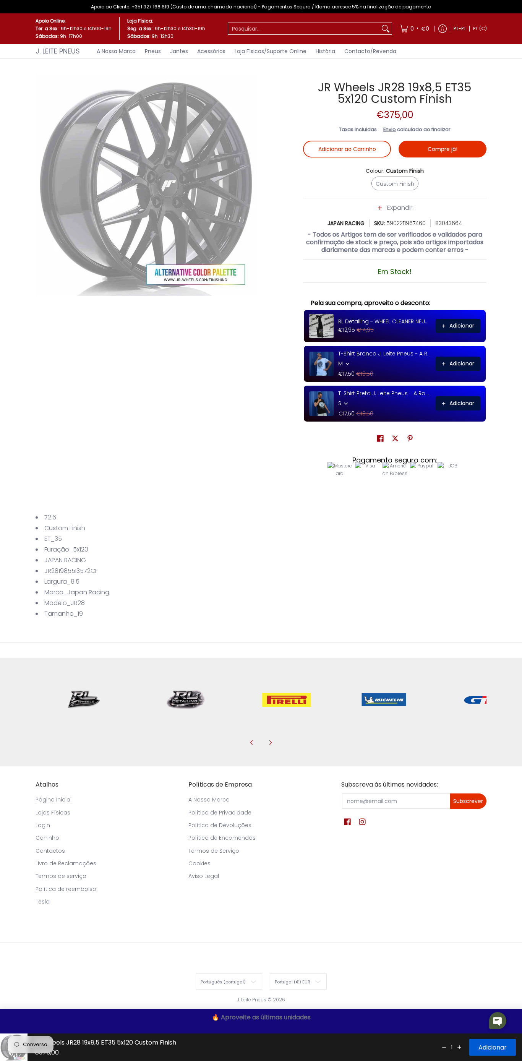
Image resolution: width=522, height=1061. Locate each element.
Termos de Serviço (213, 851)
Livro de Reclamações (66, 863)
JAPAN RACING (346, 223)
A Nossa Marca (209, 799)
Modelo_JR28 (64, 603)
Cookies (199, 863)
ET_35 (53, 538)
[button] (394, 211)
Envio (389, 129)
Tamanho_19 (63, 613)
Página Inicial (53, 799)
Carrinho (47, 838)
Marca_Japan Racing (76, 592)
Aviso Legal (203, 876)
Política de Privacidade (219, 812)
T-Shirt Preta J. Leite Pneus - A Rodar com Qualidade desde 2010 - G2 (384, 393)
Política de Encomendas (222, 838)
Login (43, 825)
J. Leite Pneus (58, 51)
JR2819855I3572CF (71, 570)
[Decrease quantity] (444, 1047)
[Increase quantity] (459, 1047)
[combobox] (303, 28)
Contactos (50, 851)
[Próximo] (270, 742)
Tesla (43, 901)
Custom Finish (64, 528)
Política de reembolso (66, 889)
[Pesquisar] (385, 28)
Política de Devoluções (219, 825)
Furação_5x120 (66, 549)
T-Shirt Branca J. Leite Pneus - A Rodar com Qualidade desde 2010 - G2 (384, 353)
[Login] (442, 28)
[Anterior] (251, 742)
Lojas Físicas (53, 812)
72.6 (50, 517)
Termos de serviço (61, 876)
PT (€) (480, 28)
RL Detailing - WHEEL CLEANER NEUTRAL (384, 321)
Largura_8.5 (61, 581)
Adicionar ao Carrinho (347, 149)
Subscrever (468, 801)
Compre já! (442, 149)
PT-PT (460, 28)
